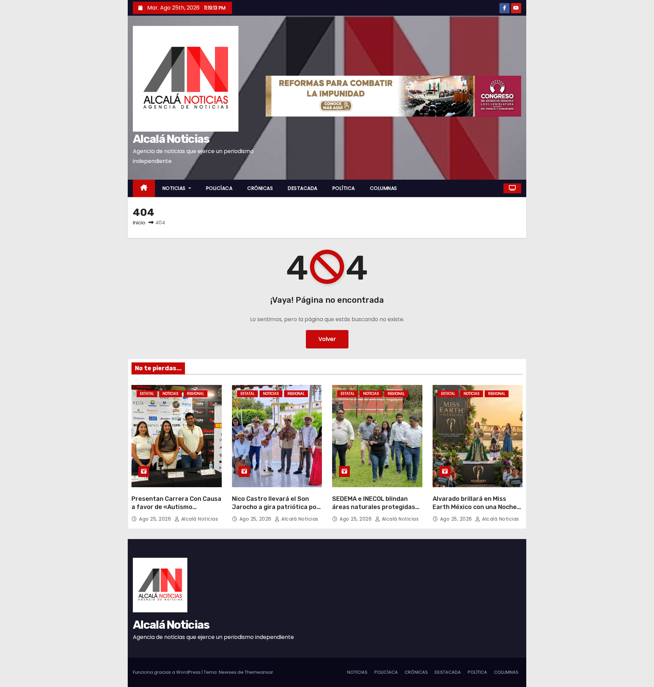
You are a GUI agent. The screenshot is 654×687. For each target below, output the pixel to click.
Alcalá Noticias (171, 139)
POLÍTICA (343, 188)
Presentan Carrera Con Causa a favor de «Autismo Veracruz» (176, 507)
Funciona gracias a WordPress (167, 672)
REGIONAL (195, 393)
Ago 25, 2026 (156, 519)
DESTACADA (302, 188)
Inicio (139, 222)
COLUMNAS (383, 188)
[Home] (144, 188)
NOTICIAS (174, 188)
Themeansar (259, 672)
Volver (327, 339)
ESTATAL (147, 393)
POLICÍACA (219, 188)
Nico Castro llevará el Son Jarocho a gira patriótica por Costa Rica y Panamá (275, 507)
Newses (227, 672)
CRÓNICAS (260, 188)
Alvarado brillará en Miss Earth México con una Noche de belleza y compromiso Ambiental (475, 511)
